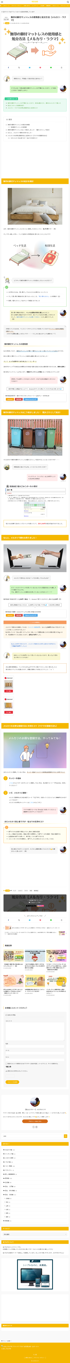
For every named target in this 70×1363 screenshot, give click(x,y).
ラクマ (26, 890)
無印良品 (36, 890)
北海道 (8, 1198)
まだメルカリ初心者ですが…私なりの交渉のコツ (24, 138)
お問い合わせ (28, 1357)
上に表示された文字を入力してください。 (17, 1071)
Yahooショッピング (30, 399)
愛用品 (8, 1178)
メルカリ (31, 627)
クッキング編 (10, 1154)
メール (7, 1050)
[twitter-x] (33, 1127)
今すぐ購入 (8, 691)
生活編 (7, 23)
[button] (8, 67)
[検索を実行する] (65, 1136)
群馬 (8, 1213)
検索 (35, 627)
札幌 (8, 1209)
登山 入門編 (10, 1186)
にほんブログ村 (6, 1349)
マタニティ (9, 1170)
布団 (31, 890)
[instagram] (36, 1127)
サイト (7, 1057)
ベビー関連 (10, 1166)
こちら (11, 783)
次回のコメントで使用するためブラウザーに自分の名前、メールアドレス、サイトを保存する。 (33, 1063)
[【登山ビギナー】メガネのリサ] (35, 2)
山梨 (8, 1206)
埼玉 (8, 1202)
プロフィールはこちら (35, 1121)
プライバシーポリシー (39, 1357)
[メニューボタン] (2, 2)
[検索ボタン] (68, 2)
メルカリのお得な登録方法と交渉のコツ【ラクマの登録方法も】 (28, 135)
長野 (8, 1217)
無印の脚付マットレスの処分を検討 (19, 125)
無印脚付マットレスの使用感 (19, 127)
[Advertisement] (35, 159)
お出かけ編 (10, 1150)
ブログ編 (9, 1162)
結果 (38, 627)
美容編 (8, 1221)
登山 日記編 (10, 1195)
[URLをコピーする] (61, 67)
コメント (9, 1021)
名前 (7, 1043)
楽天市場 (18, 399)
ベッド (14, 890)
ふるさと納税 (10, 1158)
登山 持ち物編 (11, 1190)
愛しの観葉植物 (11, 1174)
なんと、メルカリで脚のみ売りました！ (20, 133)
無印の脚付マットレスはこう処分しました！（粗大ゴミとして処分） (29, 130)
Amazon (9, 399)
